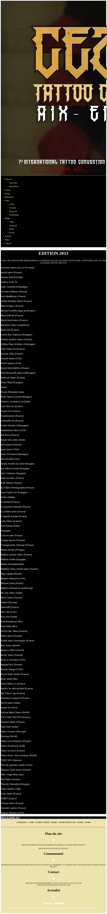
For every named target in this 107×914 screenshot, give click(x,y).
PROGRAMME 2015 (10, 817)
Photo (11, 229)
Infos (7, 200)
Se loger (12, 208)
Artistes (8, 179)
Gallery (8, 236)
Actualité (13, 225)
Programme (14, 215)
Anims (8, 190)
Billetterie (9, 197)
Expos (7, 193)
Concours (13, 183)
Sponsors (13, 211)
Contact (8, 243)
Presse (12, 232)
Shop (7, 239)
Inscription (13, 186)
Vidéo (11, 222)
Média (7, 218)
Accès (11, 204)
